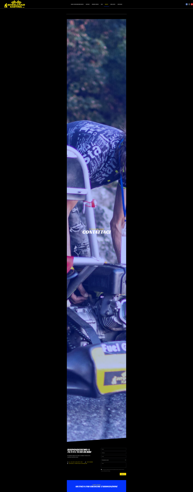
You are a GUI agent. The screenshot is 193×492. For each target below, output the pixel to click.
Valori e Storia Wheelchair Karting (77, 4)
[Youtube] (192, 4)
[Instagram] (189, 4)
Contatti (106, 4)
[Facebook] (187, 4)
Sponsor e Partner (95, 4)
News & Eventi (112, 4)
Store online (120, 4)
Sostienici (88, 4)
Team (102, 4)
